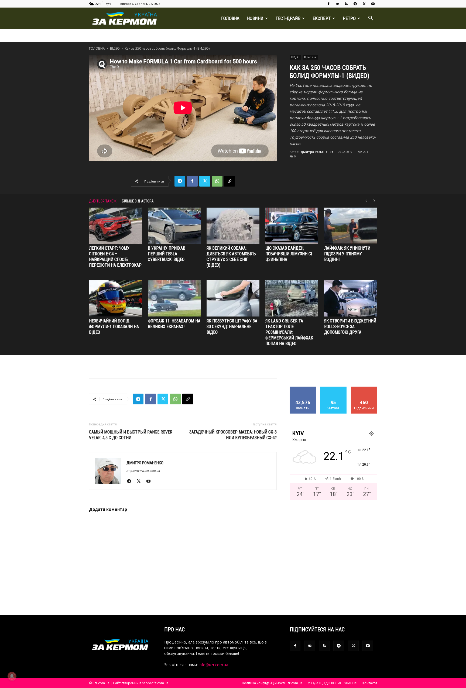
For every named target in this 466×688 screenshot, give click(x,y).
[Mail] (337, 4)
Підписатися (364, 389)
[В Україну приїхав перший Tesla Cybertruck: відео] (174, 226)
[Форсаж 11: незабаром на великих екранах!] (174, 298)
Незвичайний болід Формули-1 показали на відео (114, 326)
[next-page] (374, 201)
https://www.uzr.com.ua (143, 471)
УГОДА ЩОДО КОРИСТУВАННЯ (332, 683)
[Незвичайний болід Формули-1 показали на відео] (115, 298)
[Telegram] (355, 4)
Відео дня (310, 57)
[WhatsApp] (217, 181)
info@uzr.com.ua (213, 664)
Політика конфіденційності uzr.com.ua (272, 683)
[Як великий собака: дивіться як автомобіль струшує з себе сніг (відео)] (233, 226)
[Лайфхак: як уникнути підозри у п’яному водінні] (350, 226)
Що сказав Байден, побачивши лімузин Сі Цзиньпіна (288, 254)
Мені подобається (303, 391)
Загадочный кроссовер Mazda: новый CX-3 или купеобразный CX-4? (233, 434)
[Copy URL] (229, 181)
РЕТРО (349, 18)
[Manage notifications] (12, 676)
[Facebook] (328, 4)
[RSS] (346, 4)
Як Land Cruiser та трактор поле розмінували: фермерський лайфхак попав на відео (289, 332)
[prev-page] (366, 201)
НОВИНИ (255, 18)
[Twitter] (364, 4)
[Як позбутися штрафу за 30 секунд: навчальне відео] (233, 298)
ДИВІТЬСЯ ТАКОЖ (102, 201)
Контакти (369, 683)
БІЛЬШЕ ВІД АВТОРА (138, 201)
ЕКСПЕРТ (322, 18)
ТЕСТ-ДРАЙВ (288, 18)
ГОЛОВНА (230, 18)
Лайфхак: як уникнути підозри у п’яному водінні (347, 254)
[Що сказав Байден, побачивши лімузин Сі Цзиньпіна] (291, 226)
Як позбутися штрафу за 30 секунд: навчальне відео (232, 326)
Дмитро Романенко (316, 152)
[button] (370, 18)
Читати (333, 389)
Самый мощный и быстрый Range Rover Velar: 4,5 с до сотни (130, 434)
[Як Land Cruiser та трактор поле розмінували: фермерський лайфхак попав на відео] (291, 298)
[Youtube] (373, 4)
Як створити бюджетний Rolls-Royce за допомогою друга (350, 326)
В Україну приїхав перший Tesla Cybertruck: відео (166, 254)
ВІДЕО (115, 48)
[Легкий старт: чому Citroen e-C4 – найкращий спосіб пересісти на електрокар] (115, 226)
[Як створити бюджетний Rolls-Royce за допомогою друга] (350, 298)
